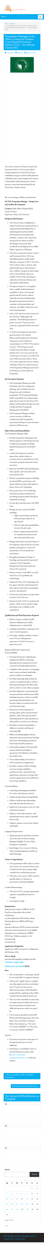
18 (12, 1204)
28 (27, 1209)
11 (12, 1199)
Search (7, 1170)
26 (17, 1209)
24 (7, 1209)
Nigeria (13, 24)
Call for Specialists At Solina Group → (25, 1086)
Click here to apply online (14, 962)
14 (27, 1199)
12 (17, 1199)
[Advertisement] (22, 97)
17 (7, 1204)
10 (7, 1199)
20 (22, 1204)
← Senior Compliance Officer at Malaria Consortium (19, 1076)
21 (27, 1204)
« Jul (6, 1226)
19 (17, 1204)
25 (12, 1209)
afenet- (14, 1055)
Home (6, 23)
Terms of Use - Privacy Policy (14, 1239)
